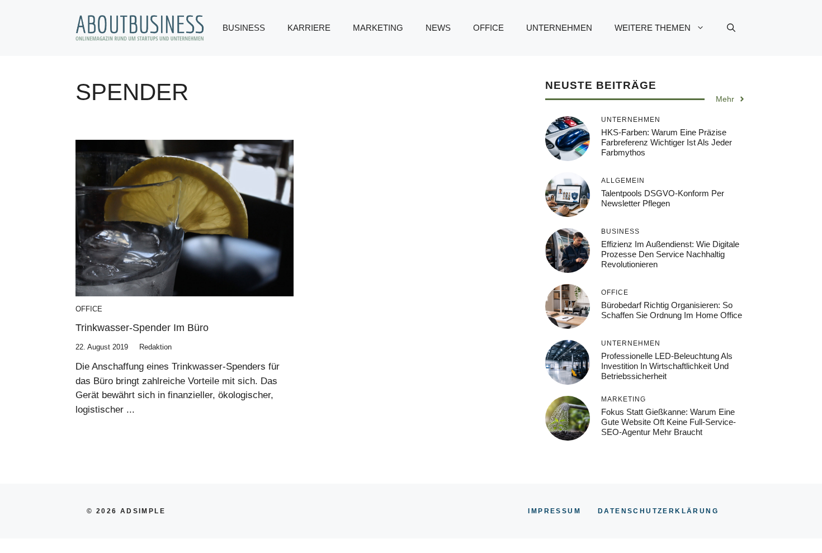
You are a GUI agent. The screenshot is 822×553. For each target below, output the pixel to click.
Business (244, 27)
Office (488, 27)
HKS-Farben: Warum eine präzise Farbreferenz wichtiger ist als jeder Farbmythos (666, 142)
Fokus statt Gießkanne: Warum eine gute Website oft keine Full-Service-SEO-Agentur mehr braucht (668, 422)
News (438, 27)
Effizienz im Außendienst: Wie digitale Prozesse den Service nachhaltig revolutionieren (670, 254)
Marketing (378, 27)
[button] (731, 28)
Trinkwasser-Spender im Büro (142, 327)
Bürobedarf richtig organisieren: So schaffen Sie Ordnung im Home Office (671, 310)
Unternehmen (559, 27)
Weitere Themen (653, 27)
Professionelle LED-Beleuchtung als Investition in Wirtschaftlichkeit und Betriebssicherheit (667, 366)
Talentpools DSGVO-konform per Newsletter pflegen (662, 198)
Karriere (308, 27)
